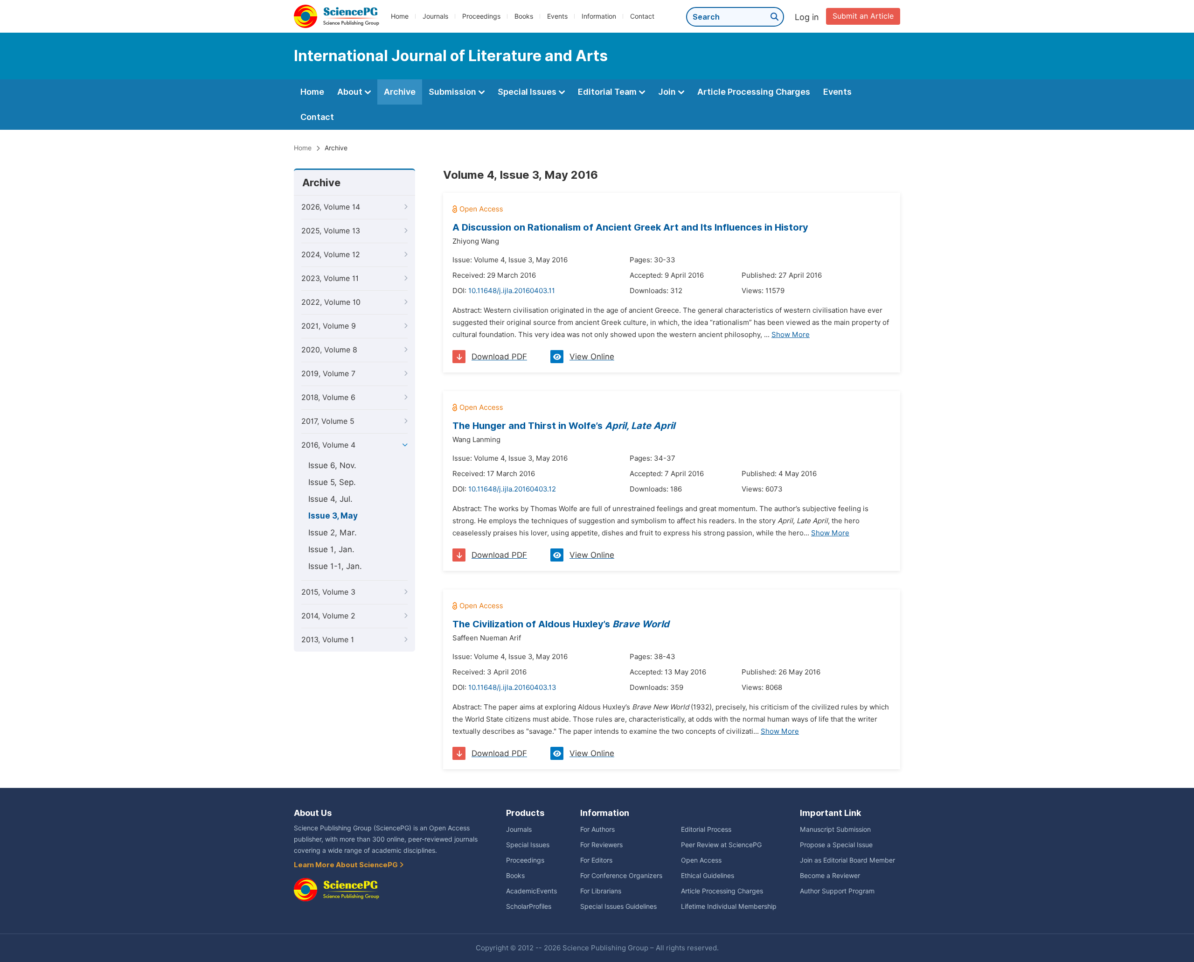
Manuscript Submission (835, 829)
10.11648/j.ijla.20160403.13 (512, 687)
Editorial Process (706, 829)
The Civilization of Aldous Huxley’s (560, 624)
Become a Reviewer (830, 875)
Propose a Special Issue (836, 845)
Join (668, 92)
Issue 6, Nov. (332, 465)
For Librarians (600, 891)
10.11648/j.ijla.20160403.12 (512, 489)
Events (557, 16)
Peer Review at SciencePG (721, 845)
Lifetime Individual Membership (729, 906)
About (350, 92)
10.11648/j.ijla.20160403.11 (511, 291)
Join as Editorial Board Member (847, 860)
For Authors (597, 829)
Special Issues (528, 92)
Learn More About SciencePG (346, 865)
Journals (435, 16)
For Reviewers (601, 845)
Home (400, 16)
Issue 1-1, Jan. (335, 566)
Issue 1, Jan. (331, 549)
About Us (313, 813)
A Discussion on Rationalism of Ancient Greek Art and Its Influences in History (630, 227)
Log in (807, 17)
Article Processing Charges (753, 92)
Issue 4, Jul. (330, 499)
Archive (400, 92)
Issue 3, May (333, 515)
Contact (642, 16)
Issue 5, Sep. (332, 482)
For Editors (596, 860)
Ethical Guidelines (707, 875)
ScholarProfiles (528, 906)
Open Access (701, 860)
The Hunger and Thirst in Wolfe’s (563, 425)
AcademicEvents (531, 891)
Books (523, 16)
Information (599, 16)
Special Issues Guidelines (618, 906)
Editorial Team (608, 92)
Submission (453, 92)
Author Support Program (837, 891)
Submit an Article (863, 16)
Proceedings (481, 16)
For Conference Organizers (621, 875)
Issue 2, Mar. (332, 532)
